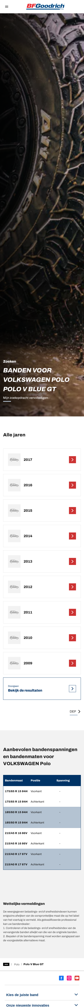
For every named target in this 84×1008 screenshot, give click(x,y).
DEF (73, 711)
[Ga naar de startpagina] (45, 6)
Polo (17, 964)
